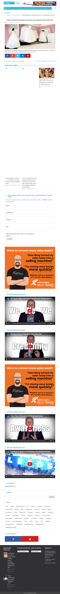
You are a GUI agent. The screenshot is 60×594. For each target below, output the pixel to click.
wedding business (10, 524)
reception (37, 515)
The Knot (8, 521)
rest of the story (46, 515)
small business (18, 518)
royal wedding (9, 518)
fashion (43, 509)
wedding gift (19, 524)
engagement (29, 509)
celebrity (33, 506)
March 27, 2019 (14, 22)
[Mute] (51, 323)
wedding (47, 521)
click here (48, 560)
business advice (20, 506)
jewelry (44, 512)
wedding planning (40, 524)
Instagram (30, 512)
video (41, 521)
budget (12, 506)
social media (34, 518)
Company (8, 219)
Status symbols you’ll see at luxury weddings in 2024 (11, 579)
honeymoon (22, 512)
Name (8, 205)
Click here (47, 563)
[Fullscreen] (53, 323)
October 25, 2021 (33, 188)
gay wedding (9, 512)
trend (25, 521)
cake (27, 506)
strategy (41, 518)
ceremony (39, 506)
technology (48, 518)
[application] (30, 311)
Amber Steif (11, 569)
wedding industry (29, 524)
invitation (37, 512)
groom (15, 512)
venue (36, 521)
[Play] (6, 323)
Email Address (10, 212)
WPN (7, 22)
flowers (49, 509)
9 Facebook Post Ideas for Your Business (14, 61)
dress (22, 509)
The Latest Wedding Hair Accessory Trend (45, 61)
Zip (7, 226)
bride (7, 506)
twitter (31, 521)
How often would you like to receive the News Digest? (20, 233)
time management (17, 521)
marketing (50, 512)
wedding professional (11, 527)
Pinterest (23, 515)
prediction (30, 515)
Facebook (36, 509)
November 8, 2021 (16, 185)
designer (16, 509)
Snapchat (26, 518)
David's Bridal (9, 509)
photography (15, 515)
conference (47, 506)
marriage (8, 515)
